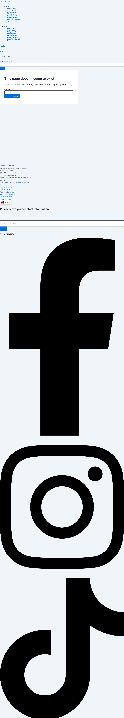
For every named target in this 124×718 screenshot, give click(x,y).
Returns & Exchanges (7, 192)
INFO (1, 51)
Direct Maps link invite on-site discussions (14, 182)
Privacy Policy (5, 189)
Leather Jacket (12, 17)
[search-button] (2, 68)
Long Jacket (11, 12)
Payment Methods (6, 197)
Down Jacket (11, 8)
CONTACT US (5, 56)
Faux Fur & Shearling (14, 19)
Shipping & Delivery (6, 187)
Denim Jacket (12, 16)
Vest (8, 21)
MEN (5, 26)
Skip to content (5, 1)
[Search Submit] (7, 96)
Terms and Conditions (7, 194)
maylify (2, 46)
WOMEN (6, 7)
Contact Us (4, 185)
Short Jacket (11, 10)
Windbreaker (11, 14)
